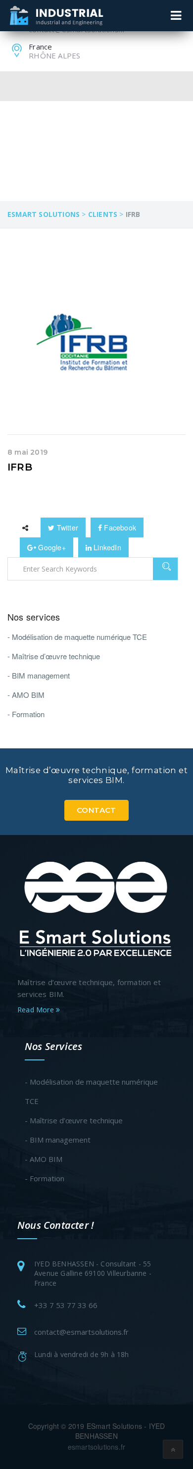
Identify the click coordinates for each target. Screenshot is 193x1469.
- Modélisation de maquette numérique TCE (77, 636)
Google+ (51, 547)
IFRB (19, 467)
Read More (36, 1009)
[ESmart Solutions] (96, 907)
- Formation (26, 714)
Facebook (119, 527)
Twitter (66, 527)
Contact (96, 810)
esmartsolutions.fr (97, 1447)
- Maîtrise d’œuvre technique (53, 656)
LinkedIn (106, 547)
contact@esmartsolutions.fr (81, 1332)
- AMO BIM (26, 694)
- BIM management (38, 675)
